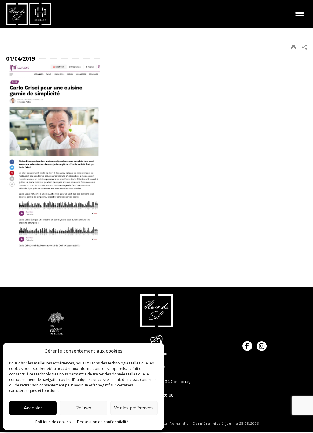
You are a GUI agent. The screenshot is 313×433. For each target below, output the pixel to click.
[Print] (293, 46)
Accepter (33, 407)
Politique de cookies (53, 421)
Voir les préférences (134, 407)
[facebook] (247, 346)
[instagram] (262, 346)
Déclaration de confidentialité (102, 421)
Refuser (83, 407)
